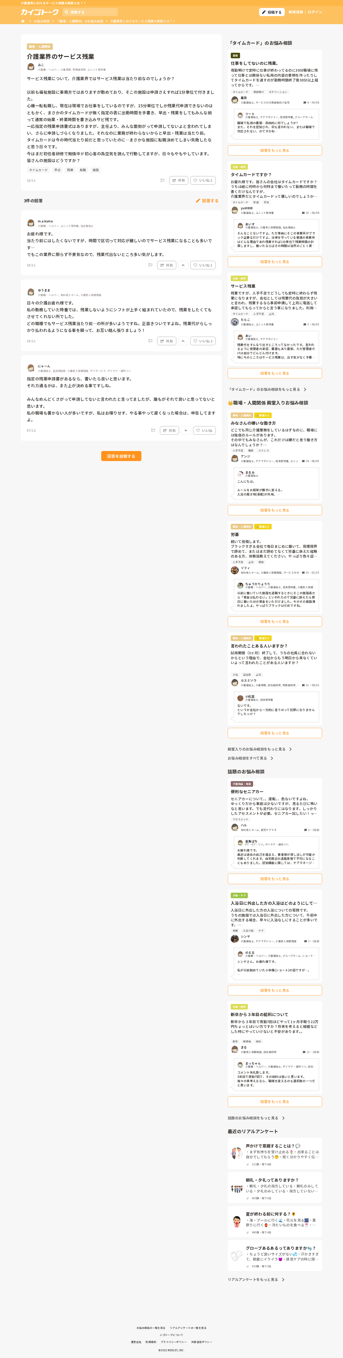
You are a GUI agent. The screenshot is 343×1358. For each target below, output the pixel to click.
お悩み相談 (41, 21)
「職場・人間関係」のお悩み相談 (79, 21)
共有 (181, 180)
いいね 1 (205, 180)
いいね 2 (205, 340)
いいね (207, 430)
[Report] (162, 180)
